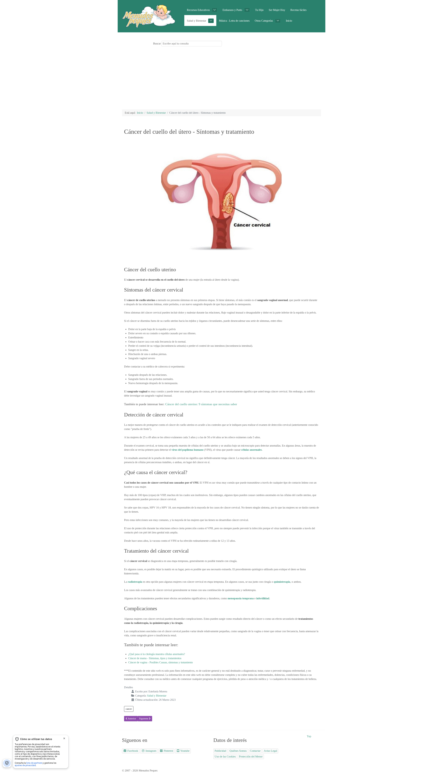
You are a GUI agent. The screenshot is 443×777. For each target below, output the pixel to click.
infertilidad (262, 598)
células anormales (251, 449)
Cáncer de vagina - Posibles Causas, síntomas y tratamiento (160, 662)
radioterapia (135, 581)
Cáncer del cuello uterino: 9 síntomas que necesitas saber (201, 404)
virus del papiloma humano (187, 449)
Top (309, 736)
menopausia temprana (241, 598)
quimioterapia (282, 581)
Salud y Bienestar (156, 695)
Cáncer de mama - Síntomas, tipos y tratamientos (154, 658)
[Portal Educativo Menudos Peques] (149, 15)
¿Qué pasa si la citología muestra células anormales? (156, 654)
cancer (129, 709)
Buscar (157, 43)
